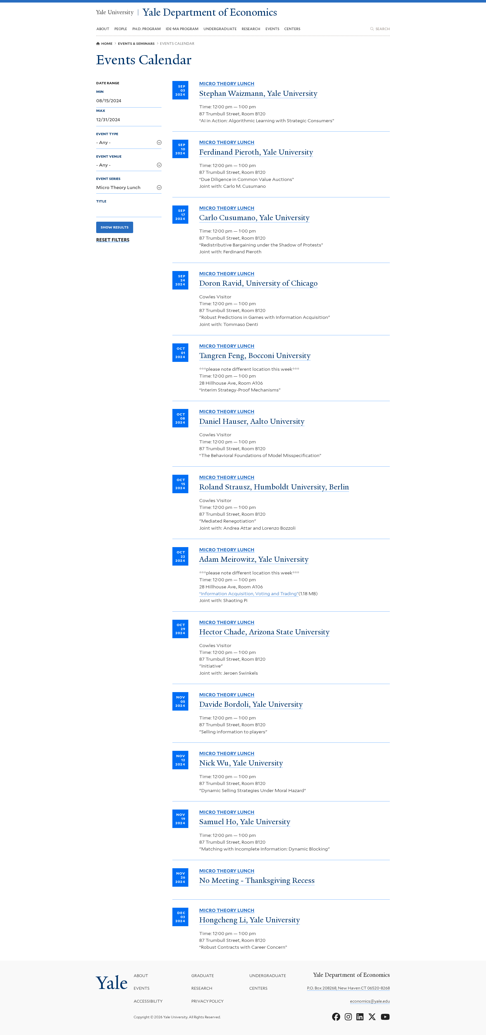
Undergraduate (267, 975)
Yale (112, 982)
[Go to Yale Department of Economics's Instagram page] (348, 1017)
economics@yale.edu (370, 1001)
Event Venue (109, 156)
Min (100, 92)
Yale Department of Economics (210, 12)
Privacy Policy (207, 1001)
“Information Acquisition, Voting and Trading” (248, 593)
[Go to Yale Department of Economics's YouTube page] (385, 1017)
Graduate (202, 975)
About (141, 975)
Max (100, 111)
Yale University (114, 12)
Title (101, 201)
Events (272, 29)
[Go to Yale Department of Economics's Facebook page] (336, 1017)
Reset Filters (112, 240)
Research (201, 988)
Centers (292, 29)
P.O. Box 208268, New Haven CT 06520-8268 (348, 988)
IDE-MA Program (182, 29)
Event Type (107, 134)
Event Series (108, 179)
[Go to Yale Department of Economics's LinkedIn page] (359, 1017)
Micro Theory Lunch (226, 83)
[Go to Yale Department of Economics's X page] (372, 1017)
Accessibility (148, 1001)
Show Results (115, 227)
